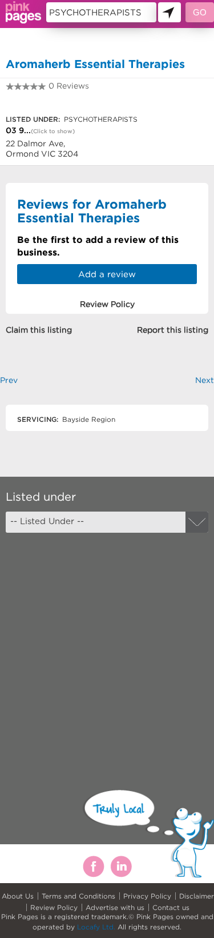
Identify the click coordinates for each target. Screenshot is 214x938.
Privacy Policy (147, 896)
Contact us (170, 907)
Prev (9, 380)
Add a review (107, 274)
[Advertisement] (107, 651)
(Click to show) (53, 131)
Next (204, 380)
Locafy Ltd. (96, 927)
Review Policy (54, 907)
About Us (18, 896)
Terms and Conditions (78, 896)
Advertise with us (115, 907)
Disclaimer (196, 896)
